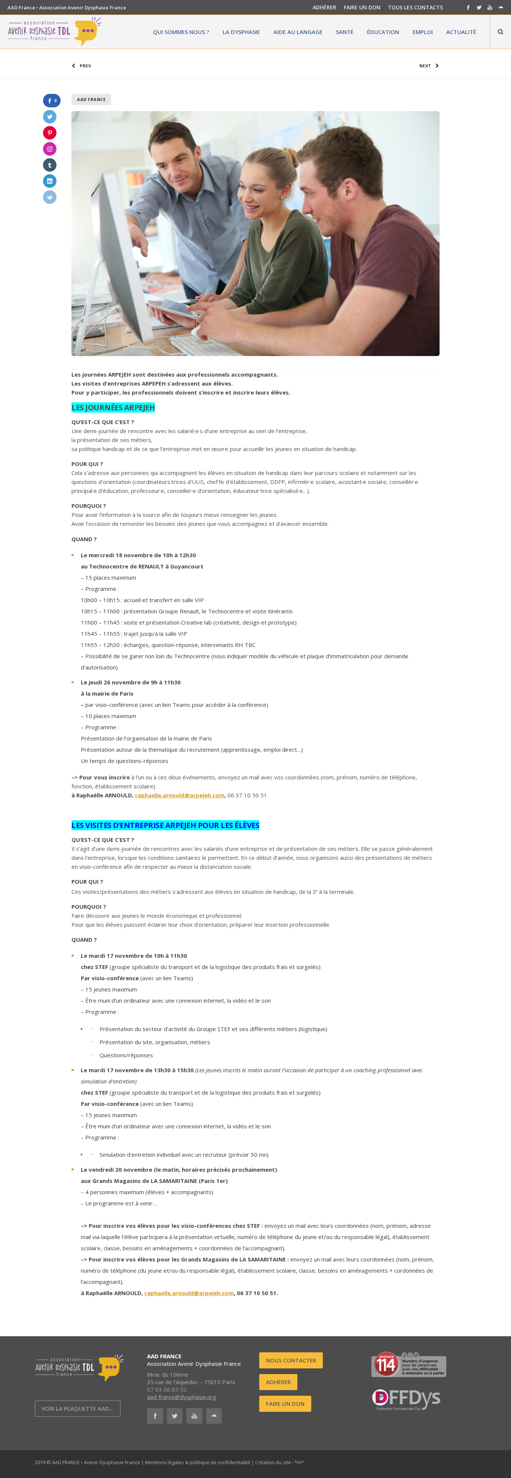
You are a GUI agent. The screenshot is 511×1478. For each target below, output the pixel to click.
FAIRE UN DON (362, 7)
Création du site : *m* (279, 1462)
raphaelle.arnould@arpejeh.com (179, 795)
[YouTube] (489, 7)
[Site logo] (54, 32)
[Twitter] (479, 7)
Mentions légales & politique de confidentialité (197, 1462)
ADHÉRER (324, 7)
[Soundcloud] (500, 7)
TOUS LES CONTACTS (415, 7)
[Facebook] (468, 7)
